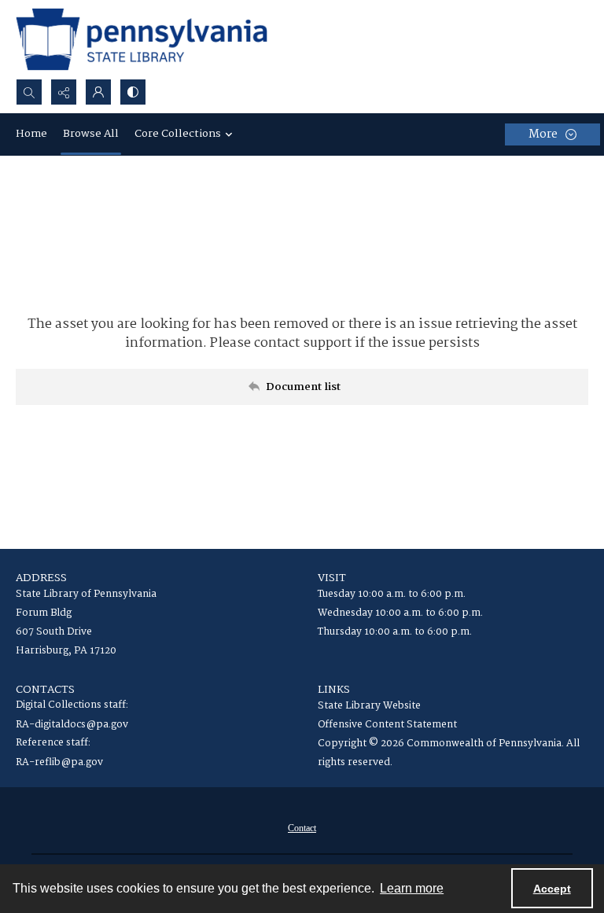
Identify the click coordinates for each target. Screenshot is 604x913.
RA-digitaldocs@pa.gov (72, 724)
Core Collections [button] (177, 133)
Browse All (91, 133)
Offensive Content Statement (387, 724)
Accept (552, 888)
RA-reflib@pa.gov (59, 762)
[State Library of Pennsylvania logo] (141, 39)
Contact (302, 828)
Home (31, 133)
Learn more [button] (412, 888)
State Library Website (369, 706)
